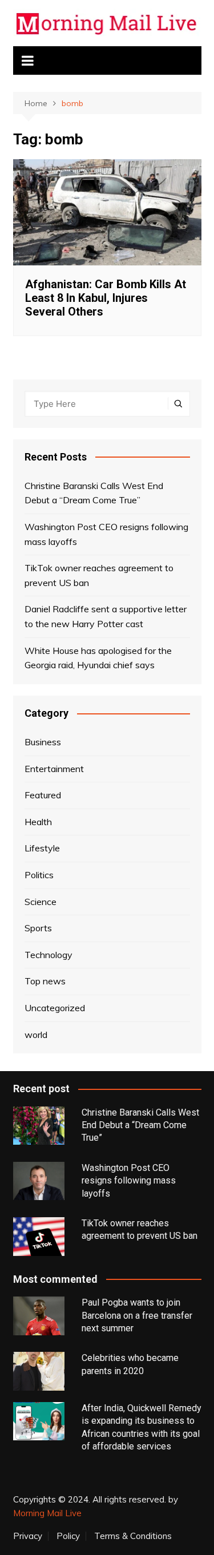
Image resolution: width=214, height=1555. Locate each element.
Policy (68, 1536)
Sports (38, 928)
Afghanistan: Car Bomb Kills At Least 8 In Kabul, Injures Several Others (105, 297)
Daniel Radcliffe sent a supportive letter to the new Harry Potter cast (106, 616)
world (36, 1034)
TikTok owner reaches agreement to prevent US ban (99, 575)
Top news (45, 981)
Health (38, 821)
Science (40, 901)
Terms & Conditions (133, 1536)
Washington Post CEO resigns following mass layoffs (106, 534)
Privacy (27, 1536)
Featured (43, 795)
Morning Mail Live (47, 1513)
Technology (48, 954)
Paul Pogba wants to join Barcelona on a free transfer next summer (137, 1315)
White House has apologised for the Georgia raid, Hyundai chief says (98, 658)
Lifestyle (42, 848)
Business (43, 742)
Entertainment (54, 768)
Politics (39, 875)
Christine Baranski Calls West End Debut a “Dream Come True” (94, 493)
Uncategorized (55, 1007)
